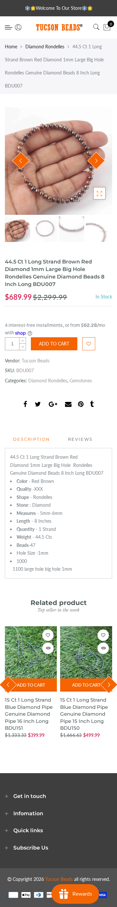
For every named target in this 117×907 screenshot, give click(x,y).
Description (31, 439)
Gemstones (81, 380)
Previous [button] (21, 160)
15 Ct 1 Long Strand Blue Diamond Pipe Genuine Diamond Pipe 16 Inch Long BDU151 (29, 714)
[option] (58, 161)
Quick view (48, 648)
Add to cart (31, 685)
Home (11, 46)
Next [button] (96, 160)
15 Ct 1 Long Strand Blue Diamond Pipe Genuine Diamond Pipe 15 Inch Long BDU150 (84, 714)
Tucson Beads (35, 360)
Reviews (80, 439)
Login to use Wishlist (88, 343)
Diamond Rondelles (44, 46)
